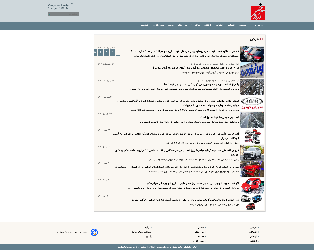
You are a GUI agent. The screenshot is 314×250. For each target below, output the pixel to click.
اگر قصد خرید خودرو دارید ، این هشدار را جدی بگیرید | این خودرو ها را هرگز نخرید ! (191, 183)
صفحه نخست (257, 25)
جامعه (171, 25)
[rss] (66, 9)
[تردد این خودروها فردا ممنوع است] (251, 120)
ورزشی (196, 25)
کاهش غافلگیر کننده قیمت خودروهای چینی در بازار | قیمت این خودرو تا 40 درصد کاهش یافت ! (185, 51)
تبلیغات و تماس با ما (141, 231)
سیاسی (243, 25)
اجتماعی (220, 25)
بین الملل (182, 25)
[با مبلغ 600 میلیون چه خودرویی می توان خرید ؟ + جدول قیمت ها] (251, 87)
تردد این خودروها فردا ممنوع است (219, 117)
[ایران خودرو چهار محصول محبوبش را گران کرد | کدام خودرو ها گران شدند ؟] (251, 70)
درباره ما (147, 227)
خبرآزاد (166, 247)
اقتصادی (232, 25)
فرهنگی (208, 25)
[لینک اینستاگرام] (148, 237)
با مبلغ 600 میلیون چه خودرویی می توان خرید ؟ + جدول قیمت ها (201, 84)
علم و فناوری (158, 25)
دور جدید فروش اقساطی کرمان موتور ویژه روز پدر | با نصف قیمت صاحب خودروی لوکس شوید (185, 200)
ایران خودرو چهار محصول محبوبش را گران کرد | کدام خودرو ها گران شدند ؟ (196, 68)
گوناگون (144, 25)
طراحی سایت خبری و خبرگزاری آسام (72, 232)
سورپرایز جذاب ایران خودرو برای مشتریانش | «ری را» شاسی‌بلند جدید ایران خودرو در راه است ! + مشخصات (177, 167)
